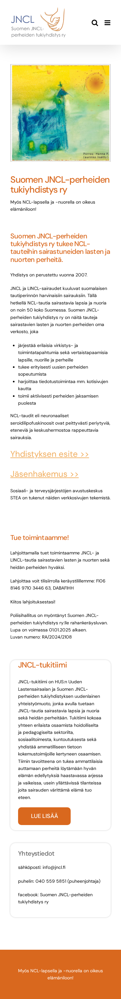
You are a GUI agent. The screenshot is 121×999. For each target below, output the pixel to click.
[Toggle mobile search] (95, 22)
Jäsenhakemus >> (44, 473)
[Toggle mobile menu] (108, 22)
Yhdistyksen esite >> (49, 453)
